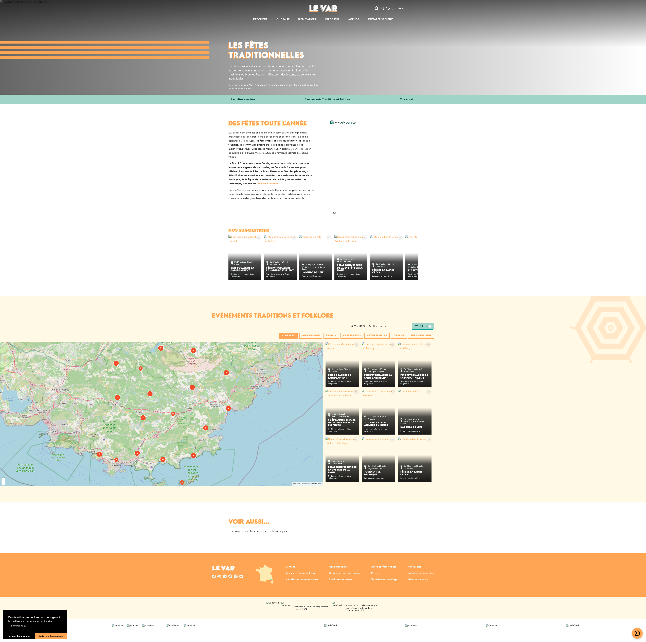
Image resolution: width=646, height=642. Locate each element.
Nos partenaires (338, 567)
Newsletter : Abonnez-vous (301, 579)
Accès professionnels (383, 567)
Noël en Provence (267, 184)
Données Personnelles (420, 573)
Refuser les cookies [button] (19, 636)
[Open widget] (637, 633)
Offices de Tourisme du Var (344, 573)
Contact (290, 567)
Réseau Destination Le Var (301, 573)
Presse (375, 573)
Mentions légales (417, 579)
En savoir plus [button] (17, 626)
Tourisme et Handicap (384, 579)
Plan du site (414, 567)
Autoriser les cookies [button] (51, 636)
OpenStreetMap (302, 483)
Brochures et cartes (340, 579)
